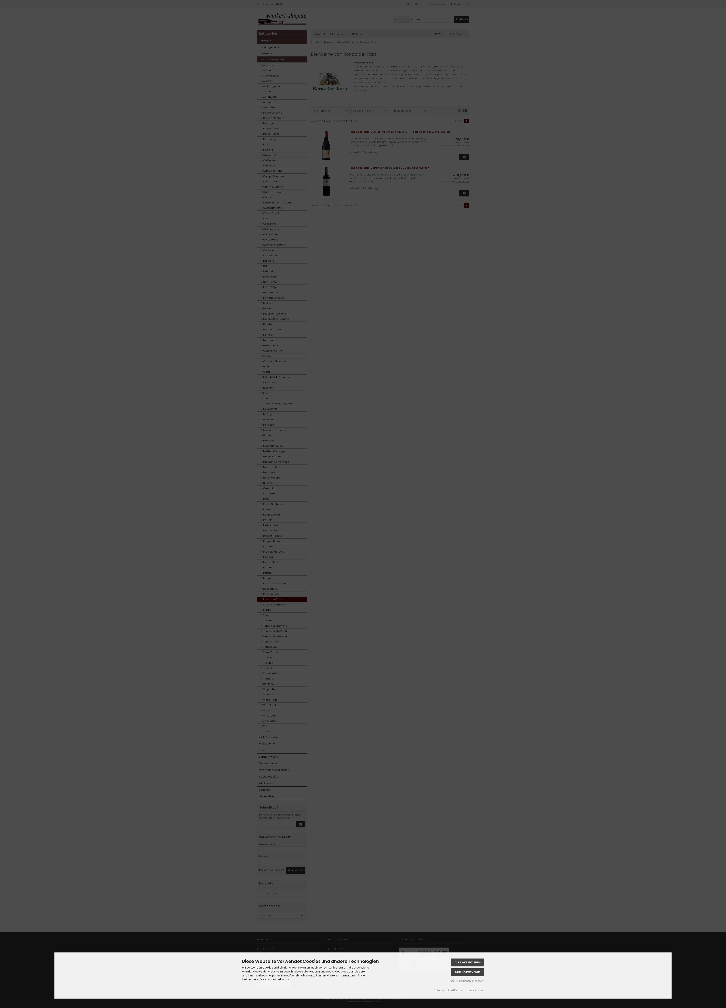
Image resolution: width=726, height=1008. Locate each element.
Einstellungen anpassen (468, 980)
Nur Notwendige (467, 972)
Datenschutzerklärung (448, 990)
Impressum (476, 990)
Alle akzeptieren (468, 962)
